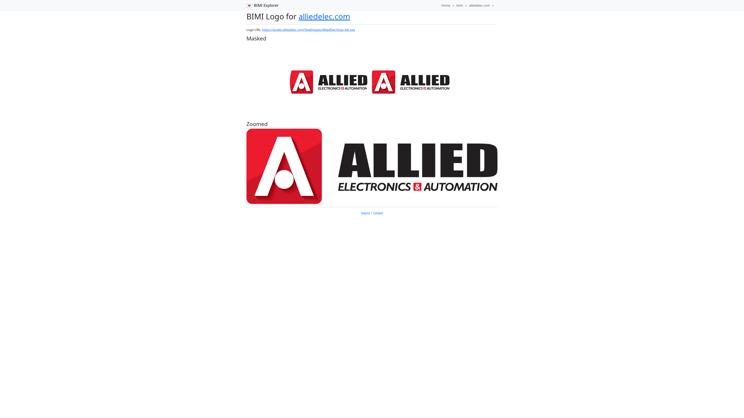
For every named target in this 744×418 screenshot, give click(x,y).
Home (445, 5)
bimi (459, 5)
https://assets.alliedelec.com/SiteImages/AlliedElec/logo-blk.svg (308, 30)
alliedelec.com (479, 5)
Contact (378, 213)
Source (365, 213)
